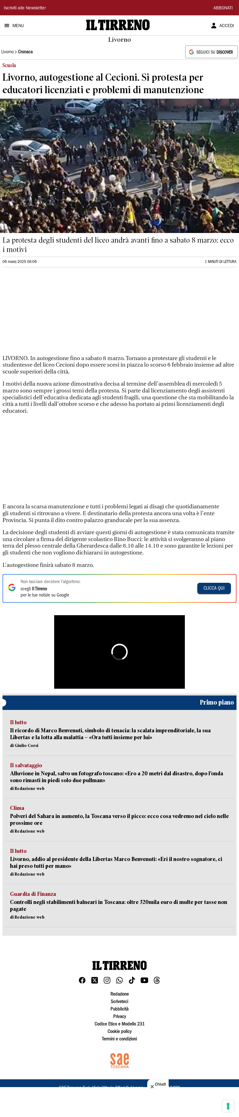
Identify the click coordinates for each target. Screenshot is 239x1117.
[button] (119, 652)
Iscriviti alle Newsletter (25, 8)
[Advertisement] (49, 314)
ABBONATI (223, 8)
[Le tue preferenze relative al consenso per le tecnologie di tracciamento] (228, 1106)
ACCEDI (226, 26)
